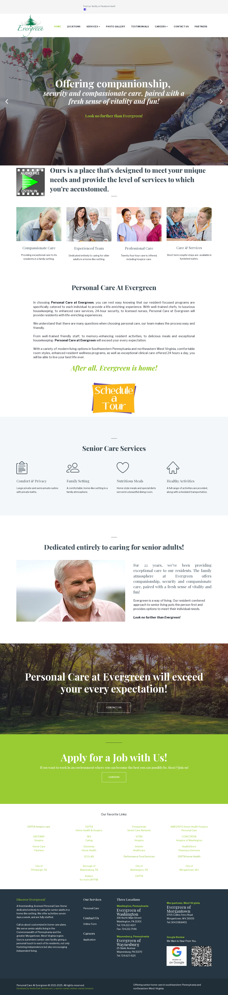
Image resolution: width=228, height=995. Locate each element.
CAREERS (160, 26)
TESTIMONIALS (140, 26)
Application (89, 939)
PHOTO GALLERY (115, 26)
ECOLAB (89, 856)
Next (221, 101)
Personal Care (91, 908)
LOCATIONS (73, 26)
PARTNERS (201, 26)
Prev (6, 101)
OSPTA (139, 876)
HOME (57, 26)
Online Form (90, 924)
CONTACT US (181, 26)
